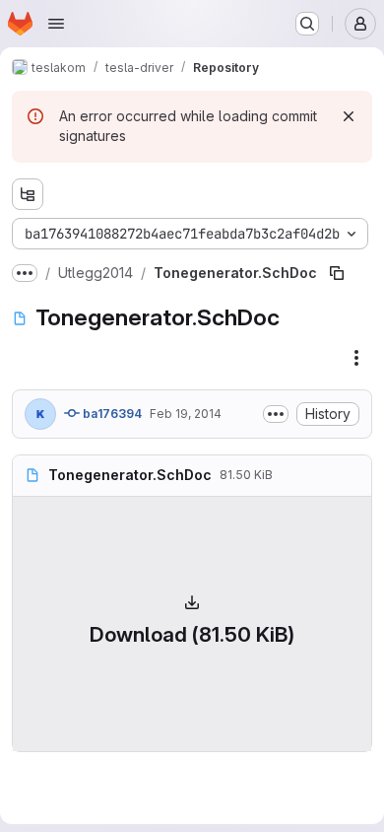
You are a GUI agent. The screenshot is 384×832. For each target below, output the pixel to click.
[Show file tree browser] (27, 194)
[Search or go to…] (307, 23)
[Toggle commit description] (275, 414)
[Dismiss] (348, 116)
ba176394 (111, 413)
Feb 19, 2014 (186, 413)
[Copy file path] (336, 273)
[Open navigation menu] (56, 23)
